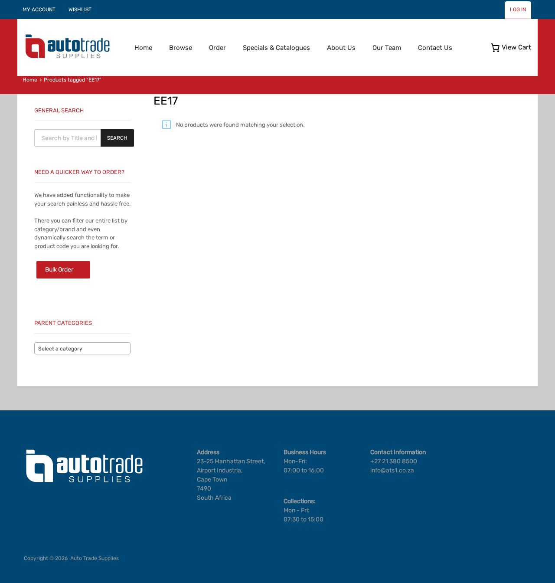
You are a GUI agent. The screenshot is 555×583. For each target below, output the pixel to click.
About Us (341, 48)
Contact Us (435, 48)
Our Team (386, 48)
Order (217, 48)
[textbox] (82, 349)
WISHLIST (80, 10)
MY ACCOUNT (39, 10)
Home (143, 48)
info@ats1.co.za (392, 470)
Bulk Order (59, 269)
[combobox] (82, 348)
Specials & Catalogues (276, 48)
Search (117, 138)
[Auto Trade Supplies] (67, 57)
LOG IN (518, 10)
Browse (180, 48)
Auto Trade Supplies (94, 558)
